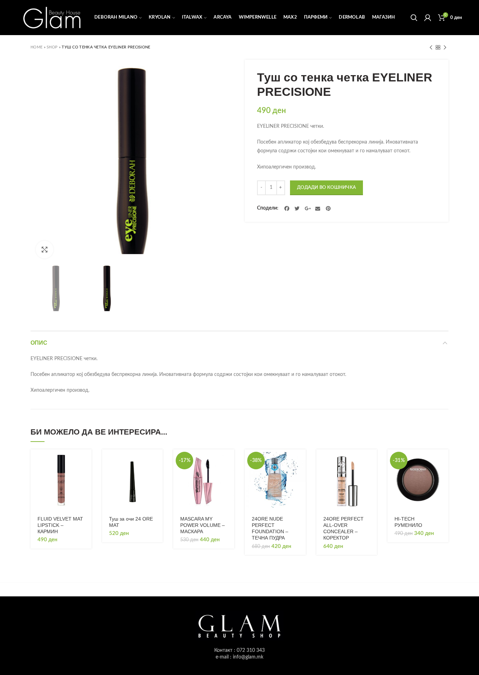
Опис (39, 343)
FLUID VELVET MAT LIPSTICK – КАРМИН (60, 525)
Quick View (86, 476)
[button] (157, 461)
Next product (444, 47)
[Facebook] (287, 208)
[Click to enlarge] (44, 249)
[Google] (307, 208)
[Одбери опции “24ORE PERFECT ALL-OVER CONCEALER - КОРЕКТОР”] (371, 461)
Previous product (430, 47)
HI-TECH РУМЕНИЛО (408, 522)
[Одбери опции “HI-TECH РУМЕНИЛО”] (443, 461)
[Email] (318, 208)
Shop (52, 47)
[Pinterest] (328, 208)
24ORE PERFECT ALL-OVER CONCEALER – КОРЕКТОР (343, 528)
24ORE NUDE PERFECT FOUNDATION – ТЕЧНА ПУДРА (270, 528)
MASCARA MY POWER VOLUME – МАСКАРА (202, 525)
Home (36, 47)
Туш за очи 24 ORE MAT (131, 522)
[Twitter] (297, 208)
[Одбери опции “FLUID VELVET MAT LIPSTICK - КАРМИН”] (86, 461)
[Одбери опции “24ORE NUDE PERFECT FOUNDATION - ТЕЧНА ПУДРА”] (300, 461)
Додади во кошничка (326, 187)
